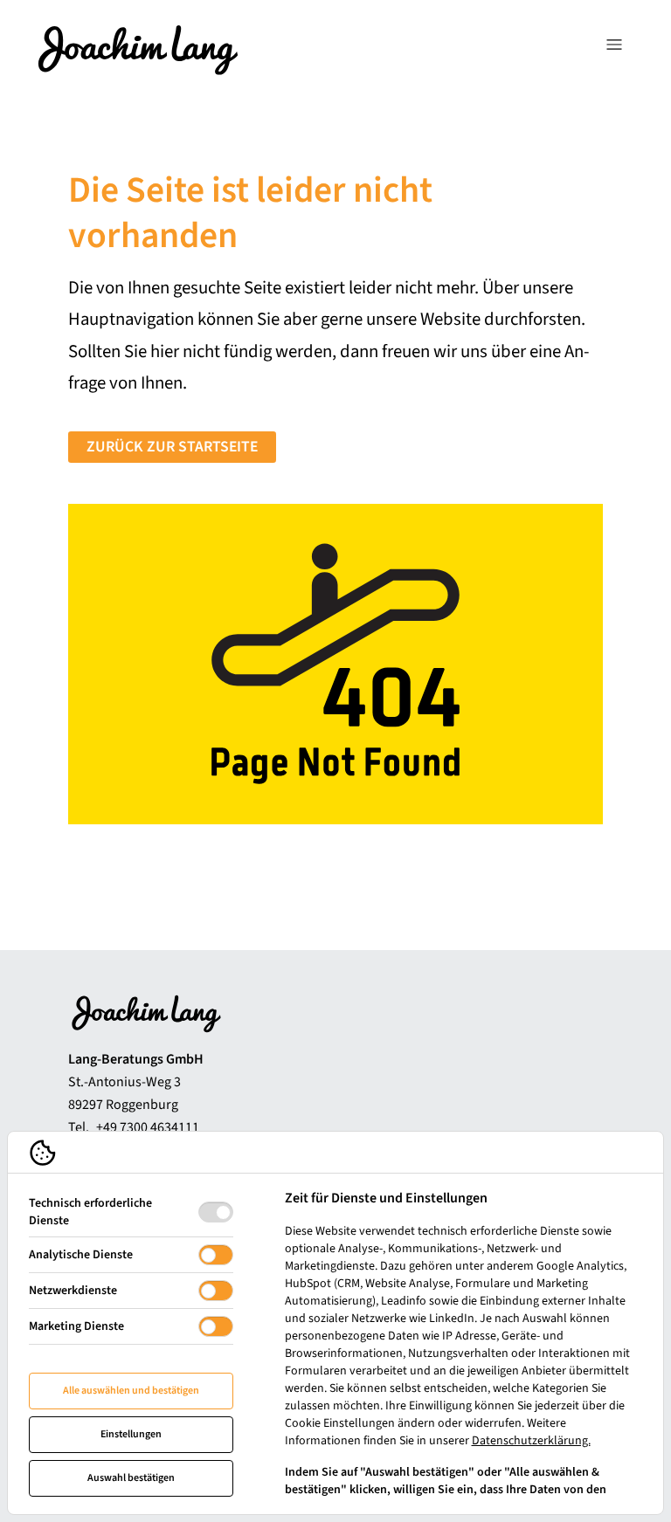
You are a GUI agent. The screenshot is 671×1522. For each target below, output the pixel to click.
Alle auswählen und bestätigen (131, 1390)
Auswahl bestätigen (131, 1477)
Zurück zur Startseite (172, 447)
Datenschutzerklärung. (531, 1441)
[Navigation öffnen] (614, 48)
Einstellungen (131, 1434)
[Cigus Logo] (137, 49)
